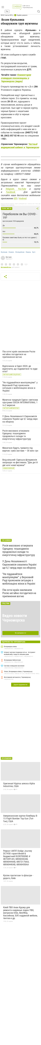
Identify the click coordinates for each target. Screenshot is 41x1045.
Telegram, (11, 189)
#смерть (11, 252)
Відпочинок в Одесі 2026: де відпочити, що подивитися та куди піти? (19, 369)
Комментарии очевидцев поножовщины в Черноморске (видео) (16, 78)
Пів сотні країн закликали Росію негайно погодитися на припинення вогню (18, 354)
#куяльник (4, 252)
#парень (28, 252)
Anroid (22, 198)
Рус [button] (7, 11)
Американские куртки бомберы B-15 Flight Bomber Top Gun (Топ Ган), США (20, 818)
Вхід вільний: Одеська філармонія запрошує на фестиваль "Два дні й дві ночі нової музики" (20, 462)
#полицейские (19, 252)
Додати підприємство (20, 685)
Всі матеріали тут (20, 633)
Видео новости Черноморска (14, 618)
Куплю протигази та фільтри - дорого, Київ (18, 877)
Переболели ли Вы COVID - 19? (20, 216)
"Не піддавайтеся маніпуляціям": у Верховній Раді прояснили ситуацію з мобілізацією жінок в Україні (20, 386)
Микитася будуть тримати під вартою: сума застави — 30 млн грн (20, 449)
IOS (15, 198)
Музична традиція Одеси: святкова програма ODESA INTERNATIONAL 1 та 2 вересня (20, 402)
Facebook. (11, 192)
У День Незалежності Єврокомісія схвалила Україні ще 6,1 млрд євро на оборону (20, 419)
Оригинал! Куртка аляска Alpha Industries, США (19, 785)
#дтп (33, 252)
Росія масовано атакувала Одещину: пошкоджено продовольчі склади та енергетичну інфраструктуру (16, 434)
